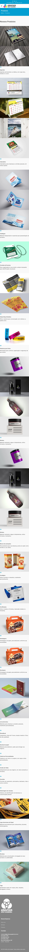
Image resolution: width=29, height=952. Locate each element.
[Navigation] (1, 6)
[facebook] (12, 1)
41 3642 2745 (11, 2)
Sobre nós (3, 922)
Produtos (3, 927)
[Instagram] (14, 1)
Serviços (3, 924)
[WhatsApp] (16, 1)
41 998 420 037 (19, 2)
